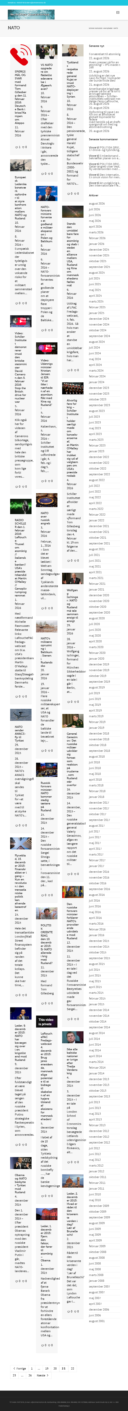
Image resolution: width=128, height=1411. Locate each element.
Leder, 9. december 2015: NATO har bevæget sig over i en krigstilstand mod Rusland (21, 1042)
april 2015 (95, 987)
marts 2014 (96, 1062)
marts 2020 (96, 647)
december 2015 (99, 941)
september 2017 (99, 820)
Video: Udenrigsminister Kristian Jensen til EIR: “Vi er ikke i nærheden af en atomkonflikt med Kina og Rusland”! (47, 384)
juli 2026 (94, 209)
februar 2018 (97, 791)
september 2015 (99, 958)
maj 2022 (95, 497)
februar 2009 (97, 1246)
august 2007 (97, 1292)
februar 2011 (97, 1183)
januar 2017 (96, 866)
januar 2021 (96, 590)
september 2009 (99, 1217)
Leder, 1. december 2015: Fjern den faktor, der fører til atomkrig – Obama (47, 1243)
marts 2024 (96, 371)
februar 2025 (97, 307)
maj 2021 (95, 567)
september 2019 (99, 682)
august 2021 (97, 549)
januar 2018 (96, 797)
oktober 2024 (97, 330)
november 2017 (99, 808)
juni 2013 (95, 1108)
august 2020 (97, 618)
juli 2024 (94, 348)
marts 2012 (96, 1166)
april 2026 (95, 227)
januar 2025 (96, 313)
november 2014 (99, 1016)
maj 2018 (95, 774)
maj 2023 (95, 428)
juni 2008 (95, 1264)
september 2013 (99, 1096)
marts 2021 (96, 578)
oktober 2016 (97, 883)
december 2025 (99, 250)
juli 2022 (94, 486)
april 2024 (95, 365)
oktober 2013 (97, 1091)
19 (46, 1369)
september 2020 (99, 613)
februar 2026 (97, 238)
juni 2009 (95, 1229)
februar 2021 (97, 584)
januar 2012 (96, 1171)
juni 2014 (95, 1045)
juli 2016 (94, 901)
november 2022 (99, 463)
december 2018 (99, 734)
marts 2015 (96, 993)
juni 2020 (95, 630)
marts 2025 (96, 302)
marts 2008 (96, 1275)
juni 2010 (95, 1194)
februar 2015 (97, 999)
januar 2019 (96, 728)
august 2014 (97, 1033)
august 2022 (97, 480)
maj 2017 (95, 843)
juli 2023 (94, 417)
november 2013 (99, 1085)
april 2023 (95, 434)
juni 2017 (95, 837)
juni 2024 (95, 353)
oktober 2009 (97, 1212)
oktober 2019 (97, 676)
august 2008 (97, 1258)
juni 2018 (95, 768)
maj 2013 (95, 1114)
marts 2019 (96, 716)
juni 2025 (95, 284)
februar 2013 (97, 1125)
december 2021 (99, 526)
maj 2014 (95, 1050)
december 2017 (99, 803)
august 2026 (97, 204)
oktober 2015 (97, 952)
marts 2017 (96, 855)
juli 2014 (94, 1039)
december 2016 (99, 872)
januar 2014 (96, 1073)
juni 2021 (95, 561)
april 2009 (95, 1240)
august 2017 (97, 826)
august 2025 (97, 273)
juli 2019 (94, 693)
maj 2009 (95, 1235)
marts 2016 (96, 924)
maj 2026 (95, 221)
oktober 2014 (97, 1022)
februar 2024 (97, 376)
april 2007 (95, 1304)
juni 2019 (95, 699)
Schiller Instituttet (95, 28)
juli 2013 (94, 1102)
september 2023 (99, 405)
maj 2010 (95, 1200)
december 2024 (99, 319)
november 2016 (99, 878)
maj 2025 (95, 290)
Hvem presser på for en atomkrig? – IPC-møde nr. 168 (105, 64)
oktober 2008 (97, 1252)
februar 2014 (97, 1068)
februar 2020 (97, 653)
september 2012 (99, 1143)
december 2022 (99, 457)
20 (55, 1369)
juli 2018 (94, 762)
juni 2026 (95, 215)
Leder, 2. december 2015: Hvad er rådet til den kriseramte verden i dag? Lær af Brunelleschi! (72, 1214)
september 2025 (99, 267)
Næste (41, 1375)
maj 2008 (95, 1269)
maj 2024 (95, 359)
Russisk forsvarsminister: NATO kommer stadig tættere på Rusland (46, 796)
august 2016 (97, 895)
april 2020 (95, 641)
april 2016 (95, 918)
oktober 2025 (97, 261)
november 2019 (99, 670)
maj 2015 (95, 981)
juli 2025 (94, 279)
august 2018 (97, 757)
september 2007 (99, 1287)
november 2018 (99, 739)
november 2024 (99, 325)
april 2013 (95, 1120)
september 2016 (99, 889)
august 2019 (97, 687)
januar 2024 (96, 382)
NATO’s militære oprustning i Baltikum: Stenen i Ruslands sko (46, 652)
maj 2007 (95, 1298)
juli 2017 (94, 832)
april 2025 (95, 296)
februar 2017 (97, 860)
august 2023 (97, 411)
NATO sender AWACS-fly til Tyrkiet (20, 733)
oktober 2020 (97, 607)
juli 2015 (94, 970)
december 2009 (99, 1206)
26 (30, 1375)
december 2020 (99, 595)
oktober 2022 (97, 469)
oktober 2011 (97, 1177)
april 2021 (95, 572)
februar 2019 (97, 722)
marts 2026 (96, 232)
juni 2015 (95, 976)
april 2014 (95, 1056)
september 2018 (99, 751)
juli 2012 (94, 1148)
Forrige (21, 1369)
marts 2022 (96, 509)
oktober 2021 (97, 538)
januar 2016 (96, 935)
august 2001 (97, 1321)
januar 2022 (96, 520)
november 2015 (99, 947)
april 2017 (95, 849)
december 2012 (99, 1131)
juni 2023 (95, 423)
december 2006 (99, 1310)
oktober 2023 (97, 399)
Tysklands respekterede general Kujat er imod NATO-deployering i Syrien (73, 79)
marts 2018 (96, 785)
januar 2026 (96, 244)
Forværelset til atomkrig (105, 54)
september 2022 (99, 474)
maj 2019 (95, 705)
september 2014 (99, 1027)
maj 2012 (95, 1160)
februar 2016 (97, 929)
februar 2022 (97, 515)
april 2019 (95, 711)
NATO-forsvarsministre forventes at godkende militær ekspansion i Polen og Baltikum (47, 224)
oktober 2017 (97, 814)
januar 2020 (96, 659)
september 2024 (99, 336)
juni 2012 (95, 1154)
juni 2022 (95, 492)
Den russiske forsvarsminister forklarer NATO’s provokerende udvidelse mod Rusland (73, 921)
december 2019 (99, 664)
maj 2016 (95, 912)
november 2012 (99, 1137)
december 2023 (99, 388)
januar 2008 (96, 1281)
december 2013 (99, 1079)
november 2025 (99, 255)
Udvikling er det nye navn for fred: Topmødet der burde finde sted (105, 78)
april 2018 (95, 780)
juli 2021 (94, 555)
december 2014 (99, 1010)
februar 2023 (97, 446)
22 (72, 1369)
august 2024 (97, 342)
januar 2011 (96, 1189)
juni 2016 (95, 906)
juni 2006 (95, 1315)
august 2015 (97, 964)
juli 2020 (94, 624)
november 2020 (99, 601)
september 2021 (99, 543)
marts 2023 (96, 440)
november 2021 (99, 532)
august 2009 (97, 1223)
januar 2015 (96, 1004)
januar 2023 (96, 451)
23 (14, 1375)
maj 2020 (95, 636)
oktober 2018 (97, 745)
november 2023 (99, 394)
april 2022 (95, 503)
